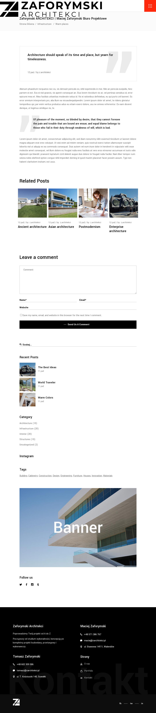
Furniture (77, 475)
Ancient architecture (32, 227)
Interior (23, 434)
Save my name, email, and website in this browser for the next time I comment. (62, 315)
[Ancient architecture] (32, 203)
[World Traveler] (27, 384)
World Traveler (46, 382)
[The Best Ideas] (27, 369)
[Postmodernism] (93, 203)
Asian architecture (61, 227)
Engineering (66, 475)
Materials (107, 475)
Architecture (26, 423)
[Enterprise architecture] (123, 203)
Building (23, 475)
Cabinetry (33, 475)
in (142, 703)
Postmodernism (89, 227)
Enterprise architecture (117, 229)
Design (56, 475)
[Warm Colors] (27, 399)
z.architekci (45, 72)
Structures (25, 439)
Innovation (97, 475)
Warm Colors (45, 398)
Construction (45, 475)
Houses (87, 475)
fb (120, 703)
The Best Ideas (47, 367)
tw (131, 703)
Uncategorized (27, 444)
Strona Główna (27, 24)
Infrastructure (44, 24)
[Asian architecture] (62, 203)
